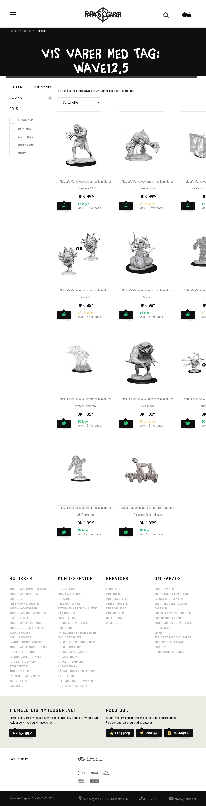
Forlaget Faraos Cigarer (172, 637)
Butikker (20, 579)
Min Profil (113, 594)
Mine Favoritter (118, 604)
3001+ (21, 153)
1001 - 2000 (25, 137)
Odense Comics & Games (26, 628)
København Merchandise (27, 623)
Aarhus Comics (20, 637)
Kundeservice (75, 579)
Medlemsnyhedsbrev (169, 652)
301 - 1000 (24, 129)
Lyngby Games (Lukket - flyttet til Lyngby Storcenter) (26, 662)
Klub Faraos (115, 589)
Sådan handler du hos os (76, 671)
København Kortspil (24, 608)
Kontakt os (66, 589)
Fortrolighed (67, 618)
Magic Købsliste (70, 637)
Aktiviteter (18, 681)
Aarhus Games (19, 633)
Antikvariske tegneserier (77, 633)
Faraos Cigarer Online (25, 676)
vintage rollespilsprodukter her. (115, 90)
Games (26, 30)
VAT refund (66, 676)
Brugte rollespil (70, 647)
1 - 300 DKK (25, 120)
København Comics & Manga (29, 589)
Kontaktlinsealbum (72, 686)
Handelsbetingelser (73, 623)
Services (117, 579)
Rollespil (41, 30)
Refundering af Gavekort (76, 681)
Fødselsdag (162, 628)
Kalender (16, 686)
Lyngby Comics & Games (26, 642)
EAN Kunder (66, 628)
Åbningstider (19, 671)
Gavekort (113, 623)
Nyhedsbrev (114, 618)
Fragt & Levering (70, 594)
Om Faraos (167, 579)
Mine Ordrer (115, 613)
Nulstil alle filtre (42, 87)
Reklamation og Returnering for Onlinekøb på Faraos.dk (78, 608)
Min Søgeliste (116, 608)
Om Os (158, 633)
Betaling (64, 599)
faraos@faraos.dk (185, 799)
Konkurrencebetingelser (173, 623)
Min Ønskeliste (117, 599)
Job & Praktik (164, 589)
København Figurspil (24, 604)
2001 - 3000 (25, 145)
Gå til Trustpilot (18, 759)
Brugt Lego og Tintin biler (77, 642)
